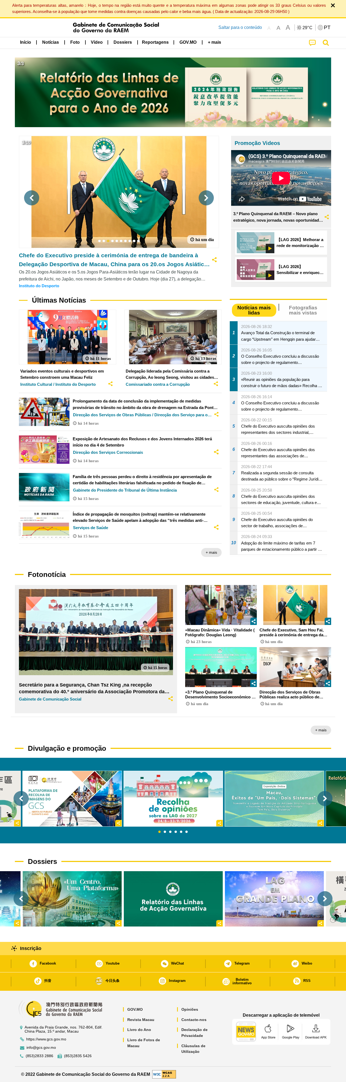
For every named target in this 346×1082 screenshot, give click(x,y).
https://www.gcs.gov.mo (46, 1039)
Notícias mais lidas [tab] (254, 310)
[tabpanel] (173, 799)
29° (307, 28)
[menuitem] (50, 42)
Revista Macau (140, 1019)
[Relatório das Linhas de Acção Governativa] (173, 899)
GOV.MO (135, 1009)
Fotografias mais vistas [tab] (303, 310)
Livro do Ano (139, 1029)
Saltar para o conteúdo (240, 27)
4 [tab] (175, 832)
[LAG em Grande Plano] (274, 899)
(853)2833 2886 (39, 1056)
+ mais (211, 552)
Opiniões (189, 1009)
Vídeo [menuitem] (97, 42)
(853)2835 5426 (78, 1056)
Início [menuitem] (25, 42)
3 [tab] (170, 832)
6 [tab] (186, 832)
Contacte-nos (194, 1019)
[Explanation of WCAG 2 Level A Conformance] (164, 1074)
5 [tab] (181, 832)
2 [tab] (165, 832)
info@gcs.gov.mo (41, 1048)
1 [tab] (159, 832)
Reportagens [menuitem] (155, 42)
